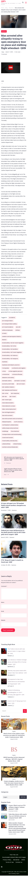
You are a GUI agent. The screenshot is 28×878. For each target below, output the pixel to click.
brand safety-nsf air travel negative (12, 343)
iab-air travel (21, 384)
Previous (8, 463)
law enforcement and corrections (12, 418)
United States (17, 444)
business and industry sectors (11, 365)
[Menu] (26, 3)
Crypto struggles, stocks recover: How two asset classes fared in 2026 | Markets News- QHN (14, 783)
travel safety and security (9, 441)
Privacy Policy (7, 860)
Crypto (14, 731)
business (4, 362)
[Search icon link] (22, 2)
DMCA (23, 860)
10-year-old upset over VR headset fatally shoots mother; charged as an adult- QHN (13, 505)
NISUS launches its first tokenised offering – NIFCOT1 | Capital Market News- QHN (14, 759)
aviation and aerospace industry (11, 336)
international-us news (8, 406)
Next (5, 474)
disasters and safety (8, 377)
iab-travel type (6, 400)
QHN (3, 1)
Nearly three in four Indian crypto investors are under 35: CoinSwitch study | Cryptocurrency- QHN (14, 735)
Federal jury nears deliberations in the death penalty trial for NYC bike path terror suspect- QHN (13, 532)
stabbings (5, 431)
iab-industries (15, 393)
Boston (4, 340)
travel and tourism (7, 437)
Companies (5, 368)
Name (2, 602)
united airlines (6, 444)
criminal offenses (17, 374)
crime (4, 371)
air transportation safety (9, 324)
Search (25, 711)
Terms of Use (10, 862)
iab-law (4, 396)
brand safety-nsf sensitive (10, 349)
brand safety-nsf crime (9, 346)
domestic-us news (19, 381)
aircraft (18, 327)
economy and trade (8, 384)
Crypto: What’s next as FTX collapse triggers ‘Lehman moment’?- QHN (17, 807)
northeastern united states (10, 425)
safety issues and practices (10, 428)
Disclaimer (16, 860)
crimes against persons (15, 371)
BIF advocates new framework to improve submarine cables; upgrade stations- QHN (14, 458)
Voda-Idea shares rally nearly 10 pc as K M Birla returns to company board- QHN (18, 816)
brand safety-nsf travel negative (12, 352)
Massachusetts (6, 422)
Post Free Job (14, 855)
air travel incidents (7, 327)
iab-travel (13, 396)
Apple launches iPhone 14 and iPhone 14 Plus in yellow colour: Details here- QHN (13, 470)
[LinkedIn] (1, 866)
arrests (4, 333)
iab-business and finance (9, 390)
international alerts (7, 403)
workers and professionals (10, 447)
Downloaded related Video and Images (14, 857)
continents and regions (18, 368)
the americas (15, 431)
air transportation (7, 321)
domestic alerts (6, 381)
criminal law (5, 374)
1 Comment (4, 54)
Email (2, 611)
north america (18, 422)
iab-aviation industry (8, 387)
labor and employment (9, 409)
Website (3, 620)
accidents (12, 317)
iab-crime (5, 393)
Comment (4, 586)
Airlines (17, 330)
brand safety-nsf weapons (10, 358)
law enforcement (7, 415)
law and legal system (8, 412)
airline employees (7, 330)
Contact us (19, 862)
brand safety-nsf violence (10, 355)
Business (4, 31)
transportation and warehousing (11, 434)
